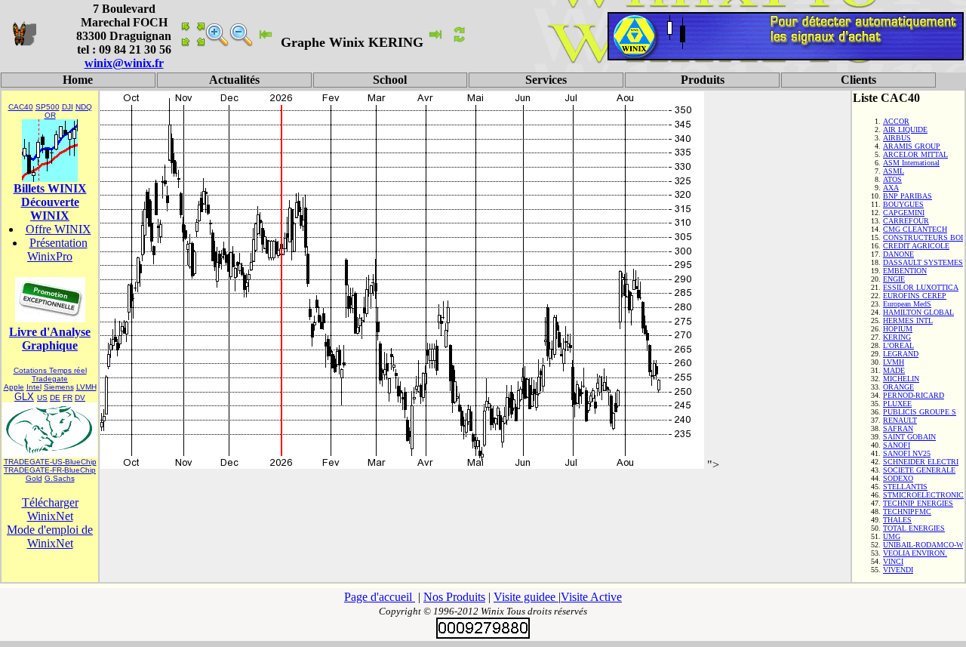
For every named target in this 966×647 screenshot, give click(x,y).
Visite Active (591, 596)
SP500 (47, 107)
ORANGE (898, 387)
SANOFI (896, 445)
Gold (34, 478)
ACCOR (896, 121)
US (42, 397)
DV (80, 397)
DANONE (898, 254)
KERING (897, 337)
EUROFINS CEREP (914, 295)
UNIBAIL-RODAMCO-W (923, 545)
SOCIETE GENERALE (919, 470)
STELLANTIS (905, 486)
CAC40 (20, 107)
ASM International (911, 163)
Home (78, 79)
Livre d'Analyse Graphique (50, 338)
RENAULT (900, 420)
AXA (891, 187)
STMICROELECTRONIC (923, 495)
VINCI (893, 561)
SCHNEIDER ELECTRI (920, 462)
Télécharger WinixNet (50, 509)
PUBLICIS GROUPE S (919, 412)
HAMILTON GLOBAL (918, 312)
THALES (897, 520)
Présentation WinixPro (57, 249)
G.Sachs (60, 478)
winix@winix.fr (124, 63)
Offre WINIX (58, 229)
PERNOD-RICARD (913, 395)
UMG (891, 536)
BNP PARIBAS (907, 196)
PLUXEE (897, 403)
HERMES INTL (908, 320)
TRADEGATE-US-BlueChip (50, 462)
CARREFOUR (906, 221)
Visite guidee (526, 596)
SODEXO (898, 478)
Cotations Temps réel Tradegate (50, 374)
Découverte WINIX (50, 209)
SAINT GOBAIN (909, 437)
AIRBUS (897, 138)
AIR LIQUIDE (905, 129)
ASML (893, 171)
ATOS (892, 179)
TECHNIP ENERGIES (918, 503)
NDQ (83, 107)
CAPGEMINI (903, 212)
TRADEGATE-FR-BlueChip (50, 470)
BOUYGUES (903, 204)
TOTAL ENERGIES (914, 528)
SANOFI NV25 (907, 453)
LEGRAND (900, 354)
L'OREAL (898, 345)
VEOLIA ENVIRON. (915, 553)
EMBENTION (905, 271)
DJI (67, 107)
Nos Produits (454, 596)
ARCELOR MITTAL (915, 154)
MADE (894, 370)
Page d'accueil (379, 596)
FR (67, 397)
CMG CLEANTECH (915, 229)
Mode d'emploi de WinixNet (50, 536)
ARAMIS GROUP (911, 146)
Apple (14, 387)
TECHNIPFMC (907, 511)
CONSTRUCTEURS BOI (923, 237)
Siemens (59, 387)
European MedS (907, 304)
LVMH (86, 387)
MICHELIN (901, 378)
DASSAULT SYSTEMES (923, 262)
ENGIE (894, 279)
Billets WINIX (50, 188)
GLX (24, 396)
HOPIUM (897, 329)
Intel (34, 387)
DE (55, 397)
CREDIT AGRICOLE (916, 246)
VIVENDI (898, 569)
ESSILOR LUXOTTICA (920, 287)
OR (50, 115)
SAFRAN (898, 428)
